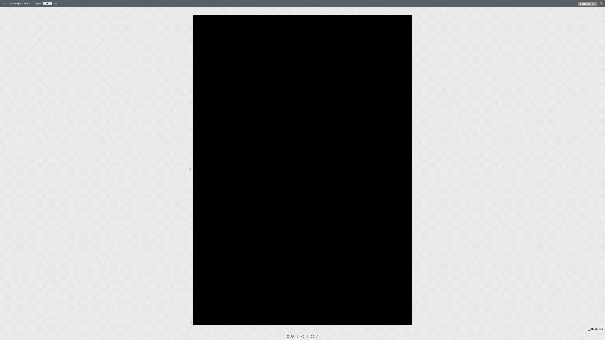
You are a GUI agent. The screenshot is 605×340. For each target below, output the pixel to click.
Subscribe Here (588, 3)
